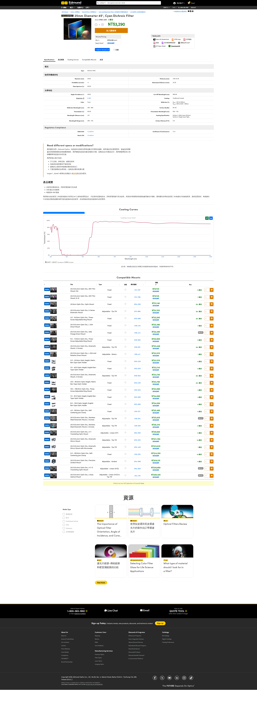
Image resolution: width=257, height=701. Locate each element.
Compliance (64, 655)
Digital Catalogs (167, 639)
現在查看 (111, 530)
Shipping (97, 635)
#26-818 (137, 426)
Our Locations (65, 642)
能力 (71, 7)
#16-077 (137, 411)
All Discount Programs (134, 635)
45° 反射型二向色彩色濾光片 (138, 12)
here (142, 483)
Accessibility (96, 682)
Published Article (72, 521)
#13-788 (137, 297)
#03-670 (137, 390)
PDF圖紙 (188, 39)
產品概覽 (61, 59)
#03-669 (137, 397)
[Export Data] (211, 218)
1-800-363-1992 (184, 7)
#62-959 (137, 468)
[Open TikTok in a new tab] (191, 678)
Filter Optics (98, 657)
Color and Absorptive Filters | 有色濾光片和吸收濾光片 (113, 12)
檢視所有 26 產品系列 (181, 11)
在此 (74, 173)
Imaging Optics (99, 664)
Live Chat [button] (112, 610)
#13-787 (137, 290)
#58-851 (137, 347)
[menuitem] (66, 7)
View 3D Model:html (162, 39)
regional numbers (80, 614)
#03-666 (137, 404)
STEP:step (177, 39)
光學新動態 (70, 532)
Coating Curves (73, 59)
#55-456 (137, 447)
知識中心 (80, 7)
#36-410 (137, 326)
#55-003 (137, 440)
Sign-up (160, 623)
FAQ (67, 525)
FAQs (96, 642)
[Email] (188, 11)
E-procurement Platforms (135, 658)
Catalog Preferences (168, 642)
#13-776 (137, 476)
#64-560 (137, 304)
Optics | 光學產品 (75, 12)
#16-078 (137, 454)
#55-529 (137, 361)
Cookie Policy (75, 682)
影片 (67, 518)
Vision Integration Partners (136, 639)
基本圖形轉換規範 (169, 43)
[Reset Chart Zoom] (207, 218)
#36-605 (137, 340)
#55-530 (137, 383)
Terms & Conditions (86, 682)
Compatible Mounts (89, 59)
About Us (63, 635)
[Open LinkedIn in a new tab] (176, 678)
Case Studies (65, 652)
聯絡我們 (193, 7)
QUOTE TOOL (176, 611)
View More (101, 583)
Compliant (90, 131)
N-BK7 (89, 98)
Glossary (69, 528)
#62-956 (137, 433)
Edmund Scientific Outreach (136, 655)
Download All (175, 46)
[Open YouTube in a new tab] (169, 678)
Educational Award (134, 649)
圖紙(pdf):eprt (185, 43)
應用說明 (69, 514)
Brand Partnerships (67, 662)
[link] (192, 2)
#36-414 (137, 333)
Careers (63, 645)
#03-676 (137, 368)
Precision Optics (99, 654)
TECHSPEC (64, 658)
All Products (65, 12)
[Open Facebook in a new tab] (154, 678)
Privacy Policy (65, 682)
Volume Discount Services (135, 642)
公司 (87, 7)
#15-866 (137, 311)
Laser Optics (98, 661)
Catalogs (165, 635)
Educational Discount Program (137, 645)
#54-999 (137, 461)
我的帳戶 (180, 3)
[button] (185, 7)
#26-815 (137, 418)
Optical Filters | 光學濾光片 (89, 12)
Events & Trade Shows (67, 639)
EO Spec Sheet (161, 46)
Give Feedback (99, 645)
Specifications (49, 59)
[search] (128, 3)
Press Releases (65, 649)
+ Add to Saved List (102, 50)
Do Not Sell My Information (94, 684)
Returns (97, 639)
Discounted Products (134, 652)
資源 (101, 59)
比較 (117, 50)
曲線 (157, 43)
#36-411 (137, 354)
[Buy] (211, 290)
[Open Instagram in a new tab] (184, 678)
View (174, 131)
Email (146, 610)
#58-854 (137, 376)
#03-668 (137, 318)
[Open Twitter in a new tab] (162, 678)
